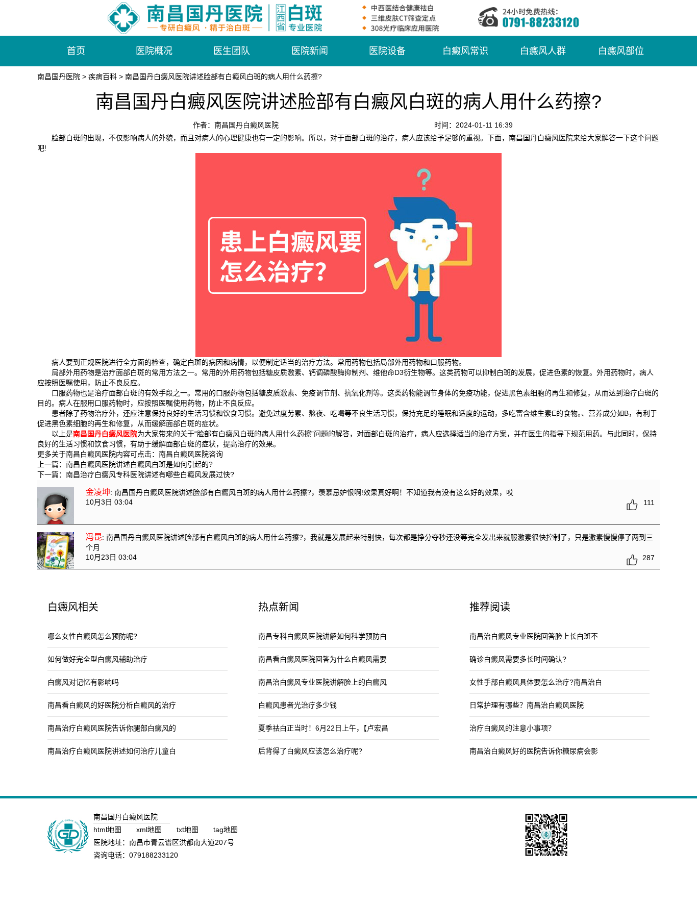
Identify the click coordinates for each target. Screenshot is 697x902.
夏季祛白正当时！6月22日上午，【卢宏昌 (323, 728)
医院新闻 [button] (309, 51)
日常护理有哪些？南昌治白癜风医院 (526, 705)
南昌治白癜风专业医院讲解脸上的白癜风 (322, 682)
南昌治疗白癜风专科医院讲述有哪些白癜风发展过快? (150, 474)
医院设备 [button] (387, 51)
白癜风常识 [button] (465, 51)
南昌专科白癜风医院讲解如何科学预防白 (322, 636)
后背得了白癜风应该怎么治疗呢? (310, 751)
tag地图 (225, 829)
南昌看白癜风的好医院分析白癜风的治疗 (111, 705)
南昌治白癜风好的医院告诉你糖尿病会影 (533, 751)
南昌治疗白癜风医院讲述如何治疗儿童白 (111, 751)
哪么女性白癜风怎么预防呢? (92, 636)
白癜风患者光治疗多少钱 (297, 705)
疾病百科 (102, 76)
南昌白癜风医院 (184, 454)
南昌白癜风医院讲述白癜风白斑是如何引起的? (139, 464)
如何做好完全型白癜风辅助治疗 (97, 659)
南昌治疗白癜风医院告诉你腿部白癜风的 (111, 728)
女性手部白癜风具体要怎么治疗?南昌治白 (535, 682)
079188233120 (153, 855)
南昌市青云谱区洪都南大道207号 (181, 842)
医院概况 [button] (154, 51)
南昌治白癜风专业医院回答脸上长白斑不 (533, 636)
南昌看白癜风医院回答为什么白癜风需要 (322, 659)
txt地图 (189, 829)
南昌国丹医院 (58, 76)
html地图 (108, 829)
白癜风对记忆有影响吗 (83, 682)
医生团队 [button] (231, 51)
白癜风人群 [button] (543, 51)
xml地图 (150, 829)
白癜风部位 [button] (621, 51)
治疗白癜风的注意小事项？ (512, 728)
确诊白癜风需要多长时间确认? (517, 659)
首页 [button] (76, 51)
